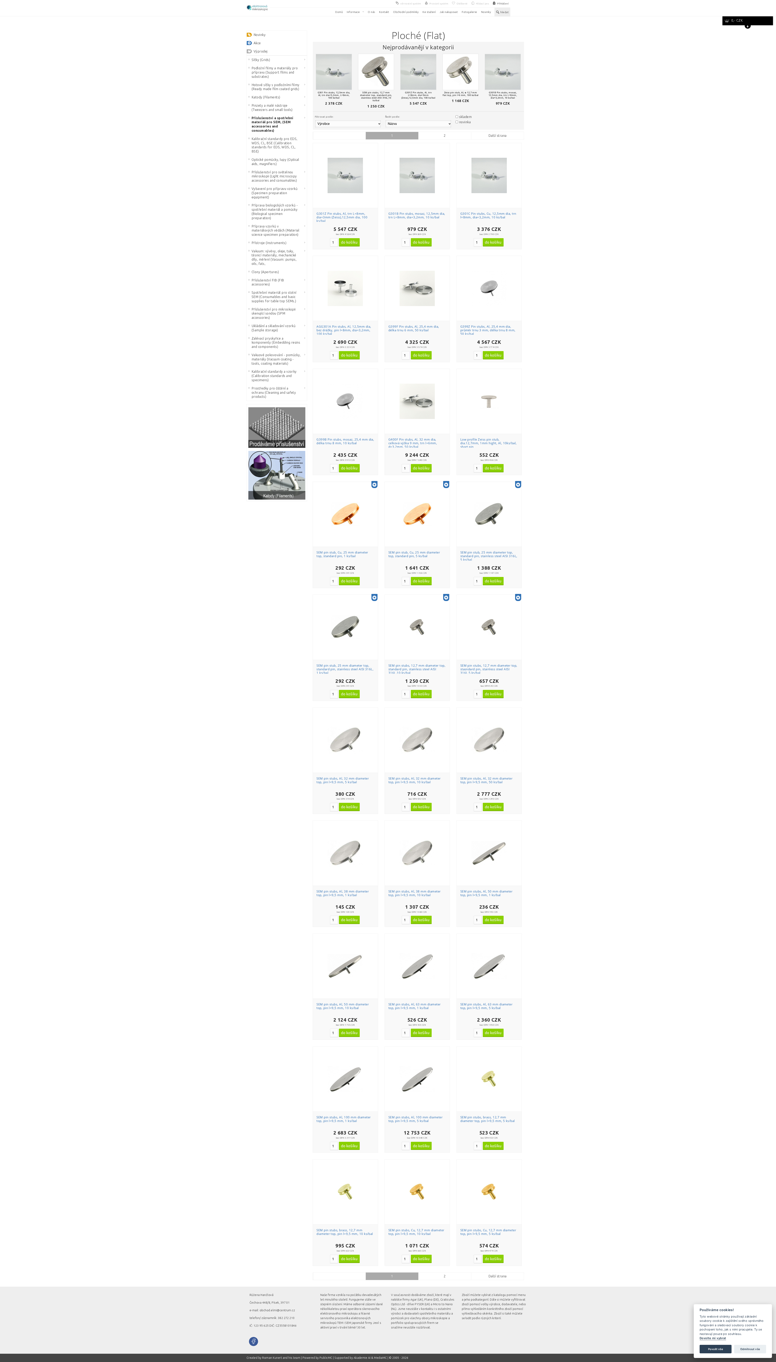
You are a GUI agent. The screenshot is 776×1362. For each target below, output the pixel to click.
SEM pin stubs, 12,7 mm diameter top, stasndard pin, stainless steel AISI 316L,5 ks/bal (488, 669)
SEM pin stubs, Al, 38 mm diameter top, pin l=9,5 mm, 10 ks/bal (414, 893)
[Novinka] (374, 485)
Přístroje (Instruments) (269, 243)
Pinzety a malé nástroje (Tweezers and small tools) (272, 108)
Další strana (497, 135)
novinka (465, 122)
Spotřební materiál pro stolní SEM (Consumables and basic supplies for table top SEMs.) (274, 297)
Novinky (260, 35)
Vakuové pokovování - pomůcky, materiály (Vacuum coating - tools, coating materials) (276, 359)
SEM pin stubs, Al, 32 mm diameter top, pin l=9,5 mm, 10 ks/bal (414, 780)
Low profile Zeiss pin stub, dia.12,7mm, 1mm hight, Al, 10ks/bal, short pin (488, 443)
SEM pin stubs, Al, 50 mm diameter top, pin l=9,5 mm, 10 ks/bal (342, 1006)
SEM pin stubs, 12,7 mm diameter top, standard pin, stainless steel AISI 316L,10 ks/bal (416, 669)
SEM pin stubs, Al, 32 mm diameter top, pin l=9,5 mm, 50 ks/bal (486, 780)
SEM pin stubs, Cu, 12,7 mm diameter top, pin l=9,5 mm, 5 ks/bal (488, 1232)
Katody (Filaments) (266, 97)
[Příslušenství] (276, 427)
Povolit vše (715, 1349)
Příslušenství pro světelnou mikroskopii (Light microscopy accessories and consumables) (274, 176)
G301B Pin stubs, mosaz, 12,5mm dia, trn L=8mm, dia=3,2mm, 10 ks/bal (416, 215)
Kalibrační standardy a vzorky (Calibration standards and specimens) (274, 376)
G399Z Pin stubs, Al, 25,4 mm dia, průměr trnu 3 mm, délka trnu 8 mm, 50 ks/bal (488, 330)
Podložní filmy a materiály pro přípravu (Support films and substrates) (275, 72)
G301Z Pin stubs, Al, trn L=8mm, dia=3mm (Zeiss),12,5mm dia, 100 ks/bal (341, 217)
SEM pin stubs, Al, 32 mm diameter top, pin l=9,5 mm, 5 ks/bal (342, 780)
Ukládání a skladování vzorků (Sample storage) (273, 328)
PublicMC (325, 1357)
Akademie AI (362, 1357)
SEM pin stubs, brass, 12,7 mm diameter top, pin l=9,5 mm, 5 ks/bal (487, 1119)
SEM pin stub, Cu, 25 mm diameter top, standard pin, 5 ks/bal (414, 554)
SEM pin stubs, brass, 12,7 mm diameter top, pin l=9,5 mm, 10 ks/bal (344, 1232)
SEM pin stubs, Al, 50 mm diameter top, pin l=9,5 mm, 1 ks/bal (486, 893)
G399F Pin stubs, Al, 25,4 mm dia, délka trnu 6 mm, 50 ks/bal (413, 328)
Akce (257, 43)
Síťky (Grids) (261, 60)
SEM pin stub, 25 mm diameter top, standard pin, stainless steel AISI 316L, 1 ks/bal (344, 669)
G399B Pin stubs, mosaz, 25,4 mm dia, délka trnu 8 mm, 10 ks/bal (345, 441)
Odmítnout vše (750, 1349)
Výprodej (261, 51)
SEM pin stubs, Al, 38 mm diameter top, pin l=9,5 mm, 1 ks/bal (342, 893)
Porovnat (348, 164)
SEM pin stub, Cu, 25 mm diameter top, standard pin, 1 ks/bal (342, 554)
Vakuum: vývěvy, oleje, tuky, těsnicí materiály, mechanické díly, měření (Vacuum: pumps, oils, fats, (274, 257)
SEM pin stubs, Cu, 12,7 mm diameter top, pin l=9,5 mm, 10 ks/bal (416, 1232)
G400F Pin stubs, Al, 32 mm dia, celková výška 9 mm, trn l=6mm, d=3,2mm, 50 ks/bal (412, 443)
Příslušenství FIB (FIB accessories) (268, 282)
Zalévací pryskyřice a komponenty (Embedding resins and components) (276, 343)
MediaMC (380, 1357)
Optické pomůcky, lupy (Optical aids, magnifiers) (275, 162)
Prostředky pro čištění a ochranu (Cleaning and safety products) (274, 392)
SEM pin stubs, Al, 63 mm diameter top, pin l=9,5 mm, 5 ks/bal (486, 1006)
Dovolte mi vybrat (713, 1338)
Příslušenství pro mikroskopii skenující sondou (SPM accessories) (274, 313)
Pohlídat (347, 171)
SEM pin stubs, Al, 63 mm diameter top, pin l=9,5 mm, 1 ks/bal (414, 1006)
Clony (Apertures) (265, 272)
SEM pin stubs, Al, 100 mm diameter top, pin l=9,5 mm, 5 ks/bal (415, 1119)
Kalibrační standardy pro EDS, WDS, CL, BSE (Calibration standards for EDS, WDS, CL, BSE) (274, 145)
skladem (465, 117)
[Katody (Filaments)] (276, 475)
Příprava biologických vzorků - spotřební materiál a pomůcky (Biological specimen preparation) (275, 211)
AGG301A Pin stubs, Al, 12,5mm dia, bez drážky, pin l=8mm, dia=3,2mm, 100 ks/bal (343, 330)
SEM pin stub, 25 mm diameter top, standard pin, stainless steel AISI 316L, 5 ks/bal (488, 556)
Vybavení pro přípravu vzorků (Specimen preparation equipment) (274, 193)
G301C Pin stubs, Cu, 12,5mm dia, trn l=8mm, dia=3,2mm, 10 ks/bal (488, 215)
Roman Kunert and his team (281, 1357)
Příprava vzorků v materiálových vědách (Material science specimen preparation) (275, 230)
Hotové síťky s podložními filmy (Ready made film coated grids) (275, 87)
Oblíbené (347, 157)
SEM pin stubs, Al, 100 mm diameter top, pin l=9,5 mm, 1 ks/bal (343, 1119)
